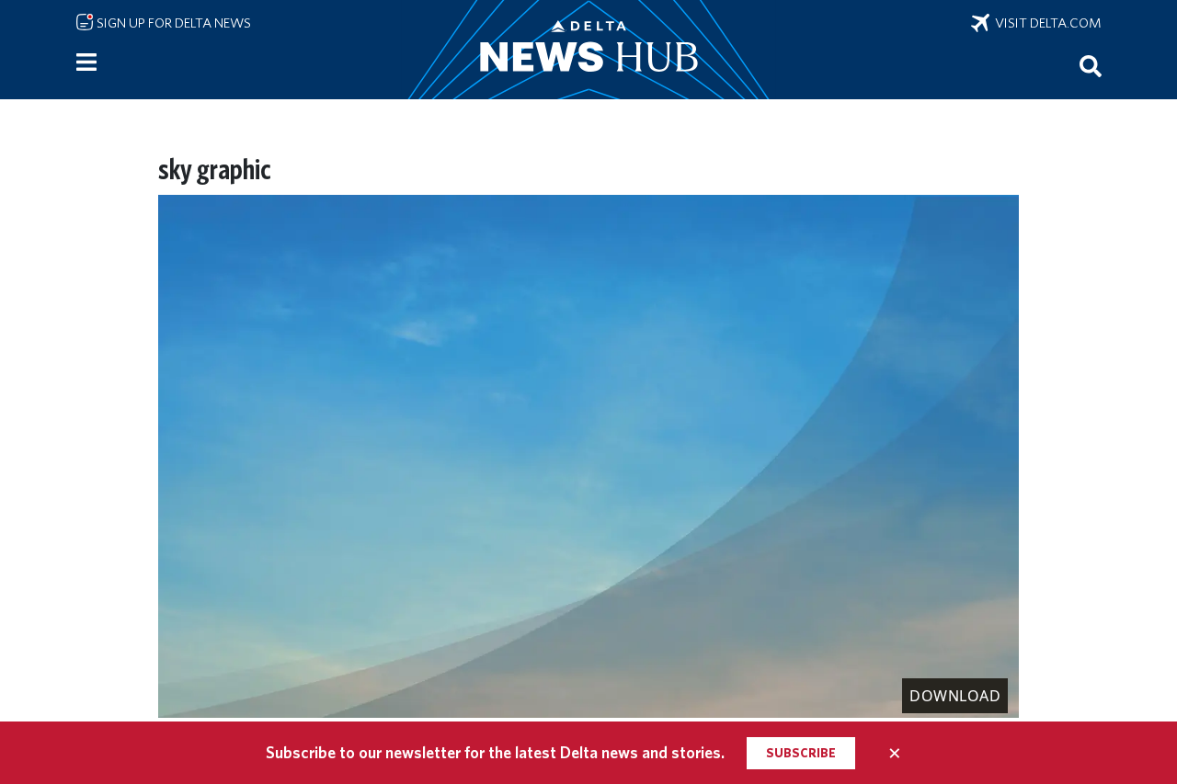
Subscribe (801, 752)
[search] (1091, 65)
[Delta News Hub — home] (588, 49)
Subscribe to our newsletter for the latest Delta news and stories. (495, 752)
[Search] (1091, 65)
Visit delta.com (1045, 23)
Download (954, 696)
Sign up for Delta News (172, 23)
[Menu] (86, 62)
